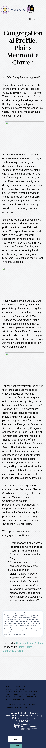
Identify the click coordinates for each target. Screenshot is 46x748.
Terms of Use (28, 718)
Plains (21, 646)
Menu (32, 19)
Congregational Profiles (29, 643)
